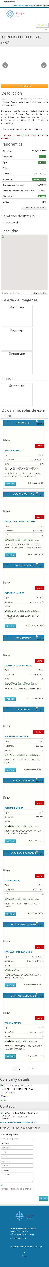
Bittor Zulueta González (25, 1112)
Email (3, 1152)
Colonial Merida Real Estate (23, 5)
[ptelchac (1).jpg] (17, 394)
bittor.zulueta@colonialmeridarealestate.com (18, 1122)
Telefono (5, 1143)
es (39, 25)
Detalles (10, 483)
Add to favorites (25, 86)
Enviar (44, 1198)
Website (4, 1096)
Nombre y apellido (9, 1134)
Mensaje (4, 1170)
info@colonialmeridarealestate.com (26, 1246)
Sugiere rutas (40, 293)
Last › (33, 1068)
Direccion (5, 1161)
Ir (24, 1252)
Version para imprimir (34, 207)
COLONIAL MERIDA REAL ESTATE (18, 1088)
